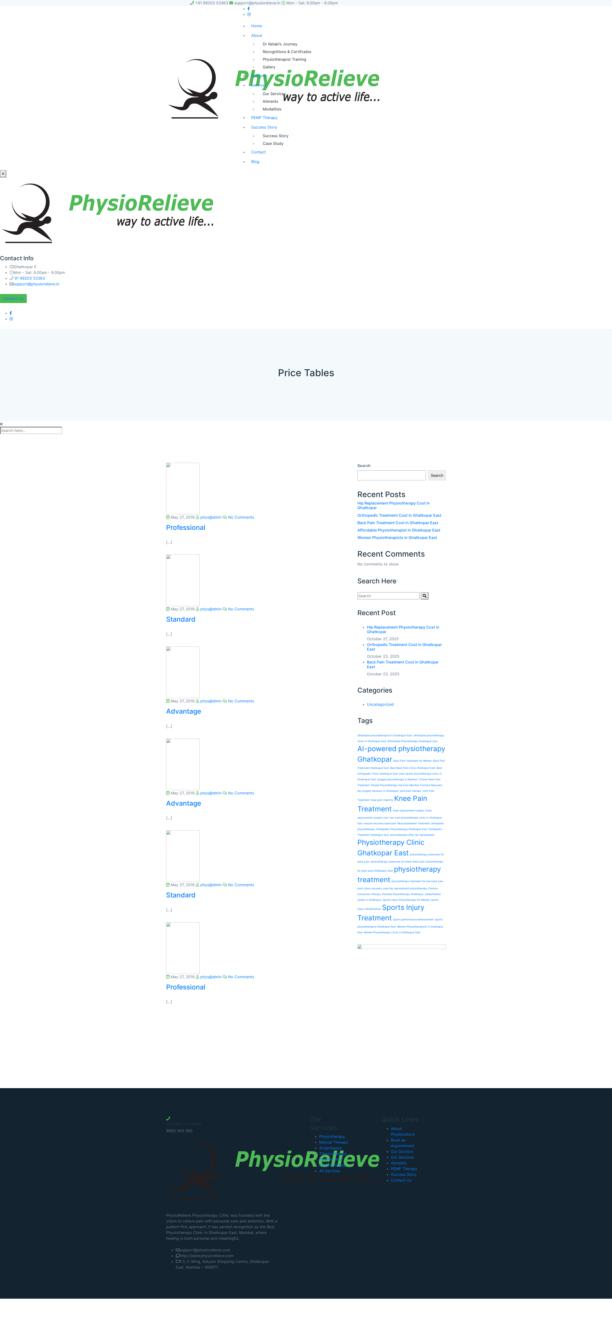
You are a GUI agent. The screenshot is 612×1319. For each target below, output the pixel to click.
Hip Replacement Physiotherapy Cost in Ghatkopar (393, 505)
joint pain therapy (410, 790)
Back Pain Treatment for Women (412, 760)
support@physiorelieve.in (36, 284)
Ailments (270, 101)
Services (259, 85)
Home (256, 25)
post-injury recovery (369, 888)
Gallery (269, 67)
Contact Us (13, 298)
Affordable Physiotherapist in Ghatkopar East (398, 530)
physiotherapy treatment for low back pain (417, 881)
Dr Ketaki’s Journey (280, 44)
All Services (329, 1170)
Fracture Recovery (431, 785)
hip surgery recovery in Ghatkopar (378, 790)
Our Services (274, 93)
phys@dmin (210, 517)
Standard (181, 619)
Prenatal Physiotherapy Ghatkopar (403, 894)
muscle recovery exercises (380, 823)
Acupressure (330, 1147)
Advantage (183, 711)
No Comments (240, 517)
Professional (185, 527)
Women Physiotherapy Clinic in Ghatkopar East (392, 932)
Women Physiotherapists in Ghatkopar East (397, 537)
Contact (258, 152)
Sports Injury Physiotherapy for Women (406, 899)
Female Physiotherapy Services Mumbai (395, 785)
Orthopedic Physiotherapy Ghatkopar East (401, 829)
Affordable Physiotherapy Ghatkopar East (412, 741)
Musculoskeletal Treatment (413, 823)
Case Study (273, 143)
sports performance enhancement (413, 919)
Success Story (264, 127)
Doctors (258, 75)
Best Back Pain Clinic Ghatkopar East (412, 768)
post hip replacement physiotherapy (405, 888)
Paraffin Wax (330, 1159)
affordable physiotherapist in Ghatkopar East (384, 735)
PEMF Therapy (264, 117)
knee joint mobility (382, 800)
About (256, 35)
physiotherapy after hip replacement (412, 834)
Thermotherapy (333, 1153)
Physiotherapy (332, 1136)
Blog (255, 161)
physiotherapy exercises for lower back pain (398, 861)
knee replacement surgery (409, 810)
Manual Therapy (333, 1142)
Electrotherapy (332, 1165)
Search (364, 465)
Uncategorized (380, 704)
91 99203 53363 (29, 278)
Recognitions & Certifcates (287, 51)
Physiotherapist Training (284, 59)
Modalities (272, 109)
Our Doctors (402, 1151)
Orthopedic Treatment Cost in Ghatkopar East (399, 515)
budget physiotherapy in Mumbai (397, 779)
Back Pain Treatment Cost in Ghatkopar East (397, 522)
